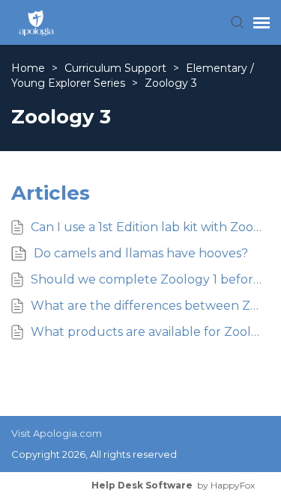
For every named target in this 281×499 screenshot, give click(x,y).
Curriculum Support (116, 68)
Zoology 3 (171, 83)
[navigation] (261, 22)
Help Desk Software (142, 485)
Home (29, 68)
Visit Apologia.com (56, 433)
